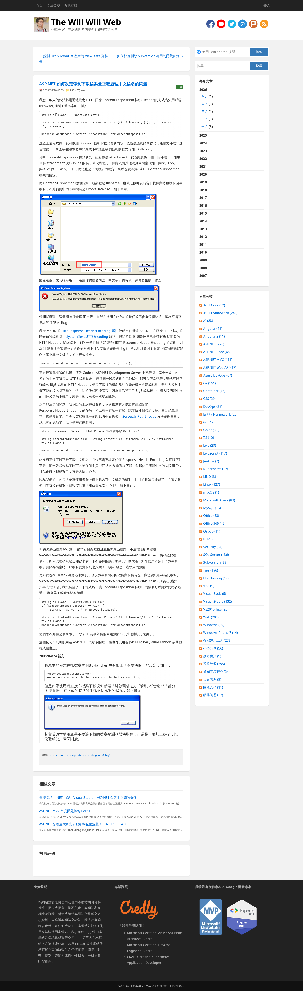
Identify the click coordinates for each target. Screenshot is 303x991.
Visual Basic (214, 593)
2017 (203, 197)
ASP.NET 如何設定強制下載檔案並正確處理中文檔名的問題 (93, 83)
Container (214, 391)
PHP (209, 539)
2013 (203, 229)
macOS (211, 492)
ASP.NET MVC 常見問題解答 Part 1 (64, 811)
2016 (203, 205)
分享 (179, 87)
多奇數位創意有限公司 (172, 985)
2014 (203, 221)
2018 (203, 190)
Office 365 (214, 523)
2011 (203, 244)
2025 (203, 135)
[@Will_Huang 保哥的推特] (232, 23)
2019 (203, 182)
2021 (203, 166)
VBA (208, 585)
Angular (212, 328)
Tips (210, 570)
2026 (206, 108)
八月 (204, 96)
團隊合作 (213, 687)
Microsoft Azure (219, 500)
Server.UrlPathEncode (139, 416)
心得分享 (213, 648)
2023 (203, 151)
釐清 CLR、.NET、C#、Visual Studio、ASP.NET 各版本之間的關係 (88, 797)
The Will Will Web (86, 21)
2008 (203, 268)
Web (83, 90)
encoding (91, 755)
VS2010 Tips (215, 609)
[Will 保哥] (221, 23)
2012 (203, 236)
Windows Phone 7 (220, 632)
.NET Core (214, 305)
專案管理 (212, 679)
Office (211, 515)
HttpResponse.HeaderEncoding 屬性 (89, 330)
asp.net (54, 755)
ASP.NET (74, 90)
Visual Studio (217, 601)
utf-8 (101, 755)
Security (212, 547)
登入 (266, 5)
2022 (203, 158)
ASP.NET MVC (217, 359)
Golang (211, 430)
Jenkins (211, 461)
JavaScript (215, 453)
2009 (203, 260)
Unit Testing (216, 578)
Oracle (211, 531)
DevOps (212, 406)
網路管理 (213, 695)
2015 (203, 213)
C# (209, 383)
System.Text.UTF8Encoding (87, 336)
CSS (209, 398)
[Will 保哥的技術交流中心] (211, 23)
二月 (204, 119)
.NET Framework (220, 313)
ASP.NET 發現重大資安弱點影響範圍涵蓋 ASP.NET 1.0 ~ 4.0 (82, 824)
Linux (211, 484)
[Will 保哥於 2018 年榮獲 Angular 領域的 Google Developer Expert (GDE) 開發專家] (242, 916)
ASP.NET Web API (219, 367)
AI (208, 320)
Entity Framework (220, 414)
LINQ (210, 476)
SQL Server (216, 554)
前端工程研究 (216, 671)
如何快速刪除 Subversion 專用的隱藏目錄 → (150, 56)
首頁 (39, 5)
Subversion (215, 562)
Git (208, 422)
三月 (204, 111)
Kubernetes (215, 469)
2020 (203, 174)
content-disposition (72, 755)
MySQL (212, 508)
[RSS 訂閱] (264, 23)
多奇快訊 (212, 656)
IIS (209, 437)
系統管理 (214, 663)
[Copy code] (179, 115)
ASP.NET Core (217, 352)
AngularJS (214, 336)
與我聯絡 (70, 5)
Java (209, 445)
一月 (204, 126)
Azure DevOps (217, 375)
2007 (203, 275)
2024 (203, 143)
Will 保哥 (151, 985)
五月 (204, 104)
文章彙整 (53, 5)
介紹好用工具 (217, 640)
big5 (107, 755)
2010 (203, 252)
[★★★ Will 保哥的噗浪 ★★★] (253, 23)
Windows (213, 624)
